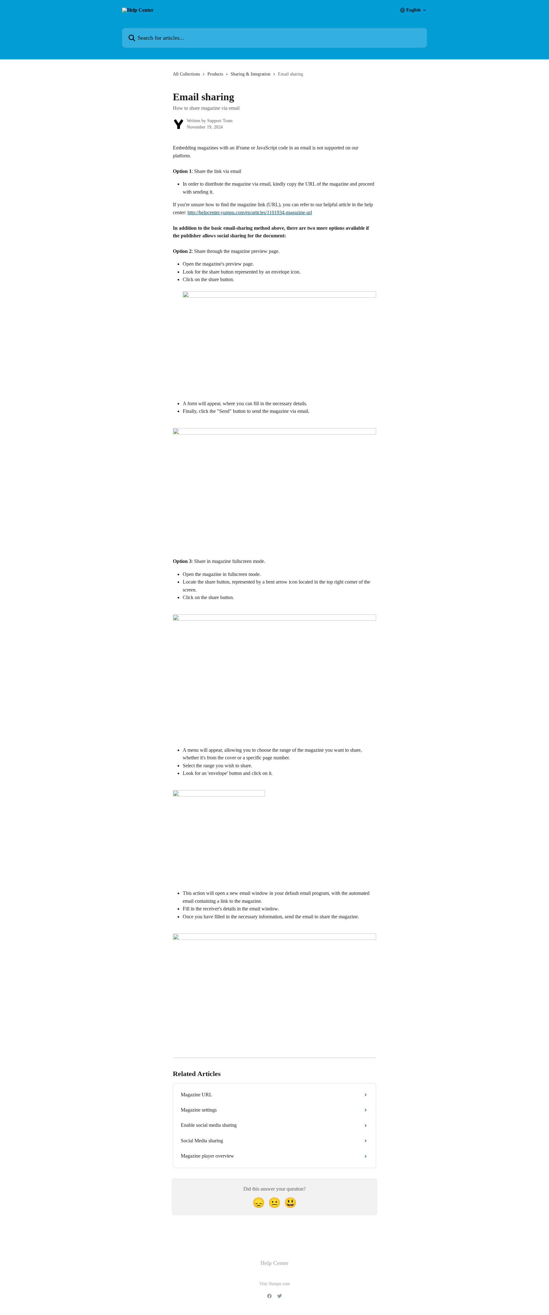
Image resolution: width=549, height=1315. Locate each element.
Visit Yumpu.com (274, 1283)
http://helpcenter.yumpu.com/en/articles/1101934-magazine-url (249, 212)
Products (215, 74)
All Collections (186, 74)
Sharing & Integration (250, 74)
